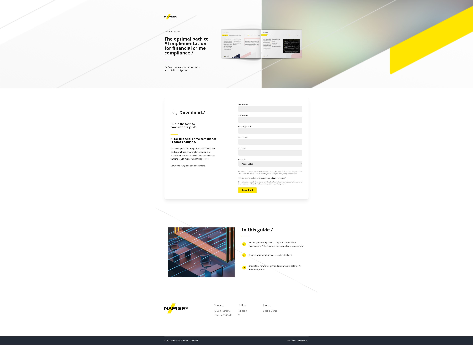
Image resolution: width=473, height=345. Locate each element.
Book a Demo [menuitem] (270, 310)
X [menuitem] (239, 315)
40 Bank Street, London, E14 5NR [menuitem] (223, 313)
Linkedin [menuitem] (242, 310)
